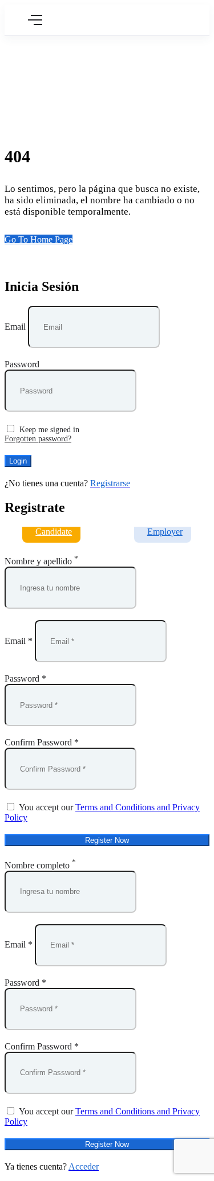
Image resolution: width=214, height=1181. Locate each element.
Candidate (53, 531)
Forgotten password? (38, 438)
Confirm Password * (42, 742)
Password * (25, 678)
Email (15, 326)
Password (22, 364)
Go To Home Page (38, 239)
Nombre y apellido (38, 561)
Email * (19, 641)
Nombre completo (37, 865)
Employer (165, 531)
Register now (107, 840)
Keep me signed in (48, 429)
